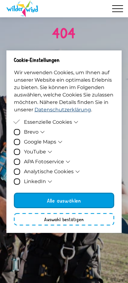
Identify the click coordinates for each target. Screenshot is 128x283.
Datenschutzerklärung (62, 110)
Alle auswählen (64, 200)
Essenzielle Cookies (48, 122)
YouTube (35, 152)
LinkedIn (35, 181)
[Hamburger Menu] (117, 8)
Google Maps (40, 142)
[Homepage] (22, 8)
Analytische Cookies (49, 171)
